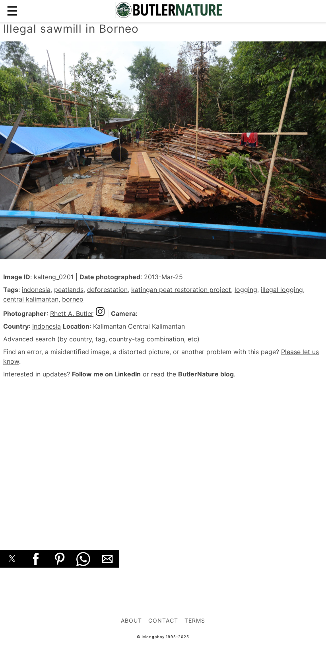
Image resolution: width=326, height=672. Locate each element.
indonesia (36, 290)
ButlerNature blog (206, 374)
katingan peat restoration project (181, 290)
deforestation (107, 290)
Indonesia (46, 326)
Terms (194, 620)
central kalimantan (30, 299)
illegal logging (282, 290)
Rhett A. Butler (71, 313)
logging (246, 290)
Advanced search (29, 339)
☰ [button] (12, 11)
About (131, 620)
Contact (163, 620)
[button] (12, 559)
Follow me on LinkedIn (106, 374)
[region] (163, 455)
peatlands (68, 290)
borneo (72, 299)
